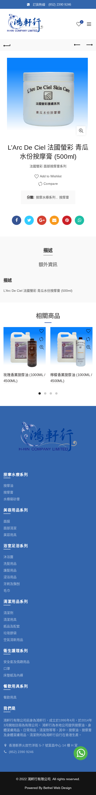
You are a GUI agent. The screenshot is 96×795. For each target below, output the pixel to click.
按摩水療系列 (45, 197)
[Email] (54, 220)
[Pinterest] (67, 220)
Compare (51, 184)
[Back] (7, 45)
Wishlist (81, 22)
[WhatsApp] (79, 220)
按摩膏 (64, 197)
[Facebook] (16, 220)
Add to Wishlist (50, 176)
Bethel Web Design (57, 788)
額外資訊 (48, 264)
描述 (48, 250)
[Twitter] (29, 220)
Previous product (77, 45)
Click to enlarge (81, 130)
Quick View (42, 347)
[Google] (41, 220)
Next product (89, 45)
